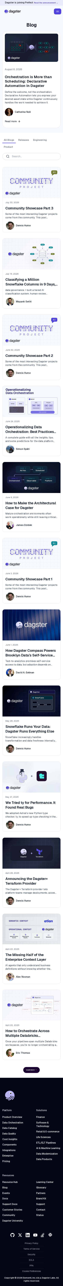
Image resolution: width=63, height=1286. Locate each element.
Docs (5, 1198)
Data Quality (9, 1133)
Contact (40, 1209)
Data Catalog (9, 1128)
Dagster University (12, 1220)
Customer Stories (12, 1209)
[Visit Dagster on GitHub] (12, 1235)
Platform (7, 1110)
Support (40, 1204)
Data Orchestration (12, 1122)
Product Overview (12, 1117)
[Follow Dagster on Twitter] (20, 1235)
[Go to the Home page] (12, 11)
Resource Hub (10, 1182)
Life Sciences (43, 1137)
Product (8, 146)
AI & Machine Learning (48, 1148)
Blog (4, 1187)
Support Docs (9, 1204)
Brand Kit (41, 1198)
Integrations (9, 1150)
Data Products (44, 1159)
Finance (40, 1117)
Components (9, 1144)
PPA (31, 1265)
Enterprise (7, 1155)
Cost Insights (9, 1139)
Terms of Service (31, 1249)
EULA (31, 1260)
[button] (57, 11)
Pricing (6, 1161)
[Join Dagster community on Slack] (50, 1235)
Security (31, 1254)
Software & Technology (42, 1124)
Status (40, 1215)
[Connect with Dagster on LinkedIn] (28, 1235)
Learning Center (44, 1182)
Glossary (41, 1187)
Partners (40, 1193)
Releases (23, 140)
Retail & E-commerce (47, 1131)
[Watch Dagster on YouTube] (35, 1235)
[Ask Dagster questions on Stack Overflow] (43, 1235)
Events (6, 1193)
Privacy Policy (31, 1243)
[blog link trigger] (31, 79)
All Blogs (9, 140)
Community (8, 1215)
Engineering (40, 140)
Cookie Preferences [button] (31, 1271)
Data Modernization (47, 1153)
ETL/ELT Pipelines (46, 1142)
